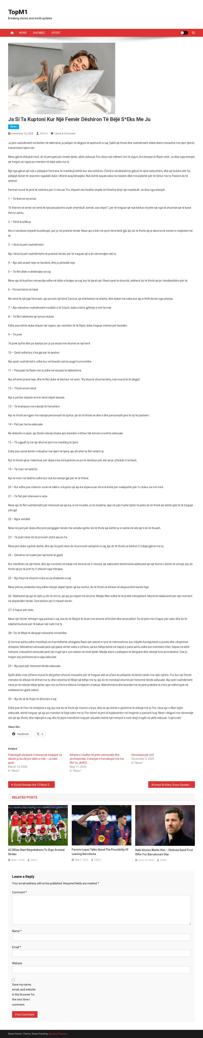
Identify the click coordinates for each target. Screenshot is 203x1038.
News (14, 126)
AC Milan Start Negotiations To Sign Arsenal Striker (36, 852)
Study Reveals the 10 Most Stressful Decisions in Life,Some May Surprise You (34, 784)
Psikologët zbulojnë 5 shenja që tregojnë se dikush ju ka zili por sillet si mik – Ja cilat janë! (35, 758)
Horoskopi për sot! (142, 754)
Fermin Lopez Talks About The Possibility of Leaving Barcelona (100, 852)
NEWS (23, 32)
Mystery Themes (58, 1033)
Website (17, 963)
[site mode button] (184, 33)
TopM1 (18, 12)
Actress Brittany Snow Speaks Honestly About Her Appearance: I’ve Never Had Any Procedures (173, 784)
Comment (19, 892)
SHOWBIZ (39, 32)
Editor (34, 860)
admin (44, 133)
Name (17, 931)
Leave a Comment (64, 133)
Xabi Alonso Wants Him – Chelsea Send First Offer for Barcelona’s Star (164, 852)
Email (16, 947)
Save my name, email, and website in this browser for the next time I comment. (23, 994)
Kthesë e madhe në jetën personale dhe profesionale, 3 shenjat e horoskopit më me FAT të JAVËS (97, 758)
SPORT (56, 32)
